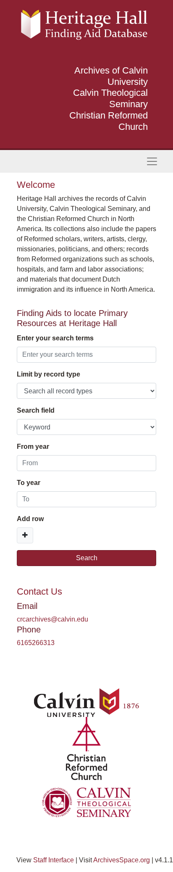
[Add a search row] (25, 535)
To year (28, 482)
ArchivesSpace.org (121, 860)
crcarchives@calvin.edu (52, 619)
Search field (36, 410)
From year (33, 446)
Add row (30, 518)
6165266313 (36, 642)
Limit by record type (48, 374)
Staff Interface (53, 860)
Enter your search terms (55, 338)
